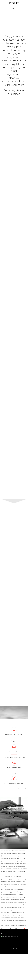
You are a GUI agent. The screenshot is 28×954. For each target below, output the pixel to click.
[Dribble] (9, 943)
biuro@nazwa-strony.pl (18, 631)
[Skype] (19, 943)
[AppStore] (6, 943)
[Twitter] (22, 943)
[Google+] (14, 943)
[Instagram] (17, 943)
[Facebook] (11, 943)
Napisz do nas (14, 837)
